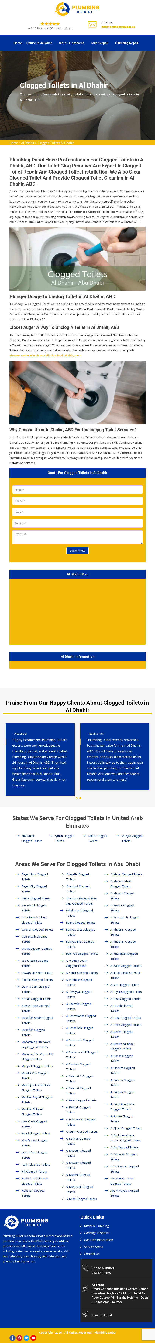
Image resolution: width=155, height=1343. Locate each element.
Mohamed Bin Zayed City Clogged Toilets (38, 1056)
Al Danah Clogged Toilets (121, 1058)
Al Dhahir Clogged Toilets (121, 1034)
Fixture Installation (39, 43)
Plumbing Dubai (105, 1332)
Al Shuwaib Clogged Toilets (78, 1006)
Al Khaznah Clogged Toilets (123, 944)
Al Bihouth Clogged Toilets (122, 1070)
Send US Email (102, 1315)
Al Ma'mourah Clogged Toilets (124, 919)
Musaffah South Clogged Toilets (37, 1020)
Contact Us (92, 1254)
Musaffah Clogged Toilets (33, 1032)
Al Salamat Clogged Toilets (78, 1090)
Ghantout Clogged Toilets (78, 888)
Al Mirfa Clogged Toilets (81, 1199)
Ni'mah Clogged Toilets (37, 999)
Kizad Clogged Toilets (36, 1133)
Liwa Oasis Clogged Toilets (34, 1123)
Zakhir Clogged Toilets (36, 898)
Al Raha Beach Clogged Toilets (81, 1121)
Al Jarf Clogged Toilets (124, 985)
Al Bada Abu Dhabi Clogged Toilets (122, 1106)
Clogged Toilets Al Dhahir (56, 143)
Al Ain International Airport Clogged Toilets (125, 1137)
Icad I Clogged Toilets (36, 1164)
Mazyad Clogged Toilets (37, 1066)
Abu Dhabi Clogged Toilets (32, 838)
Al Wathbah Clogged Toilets (79, 982)
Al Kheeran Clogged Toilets (123, 932)
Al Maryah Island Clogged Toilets (121, 883)
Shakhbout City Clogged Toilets (37, 951)
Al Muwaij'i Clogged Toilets (78, 1165)
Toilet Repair (99, 43)
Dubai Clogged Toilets (97, 838)
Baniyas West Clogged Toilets (80, 932)
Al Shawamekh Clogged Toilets (81, 1018)
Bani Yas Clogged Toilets (82, 953)
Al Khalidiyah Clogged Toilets (124, 956)
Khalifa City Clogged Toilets (34, 1142)
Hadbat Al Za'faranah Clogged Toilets (35, 1180)
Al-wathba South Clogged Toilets (76, 963)
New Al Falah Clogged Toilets (36, 1008)
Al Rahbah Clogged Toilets (78, 1109)
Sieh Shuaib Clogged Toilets (34, 938)
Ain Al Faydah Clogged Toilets (124, 1168)
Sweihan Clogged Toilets (37, 929)
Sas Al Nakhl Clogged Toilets (35, 963)
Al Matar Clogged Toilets (126, 874)
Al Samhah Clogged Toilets (78, 1066)
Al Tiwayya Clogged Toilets (78, 994)
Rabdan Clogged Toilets (37, 979)
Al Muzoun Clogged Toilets (78, 1153)
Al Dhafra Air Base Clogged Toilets (122, 1046)
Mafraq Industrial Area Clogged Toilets (36, 1087)
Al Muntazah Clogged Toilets (79, 1189)
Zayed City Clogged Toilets (34, 888)
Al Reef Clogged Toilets (81, 1100)
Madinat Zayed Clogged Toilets (37, 1099)
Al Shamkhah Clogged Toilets (79, 1030)
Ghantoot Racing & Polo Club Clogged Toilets (81, 900)
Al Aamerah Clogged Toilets (123, 1156)
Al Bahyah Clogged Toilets (122, 1094)
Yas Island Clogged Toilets (34, 907)
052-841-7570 (101, 1273)
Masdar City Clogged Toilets (35, 1075)
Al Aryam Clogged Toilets (121, 1118)
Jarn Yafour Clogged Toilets (34, 1154)
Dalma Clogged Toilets (80, 922)
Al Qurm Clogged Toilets (82, 1131)
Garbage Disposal (96, 1233)
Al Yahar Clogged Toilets (82, 972)
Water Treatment (71, 43)
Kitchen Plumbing (96, 1226)
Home (18, 43)
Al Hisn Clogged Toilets (125, 999)
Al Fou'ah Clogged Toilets (121, 1008)
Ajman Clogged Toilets (64, 838)
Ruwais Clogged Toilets (37, 972)
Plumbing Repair (127, 43)
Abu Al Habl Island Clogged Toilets (122, 1180)
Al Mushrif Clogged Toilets (78, 1177)
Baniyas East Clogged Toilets (80, 944)
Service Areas (93, 1247)
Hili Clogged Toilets (34, 1171)
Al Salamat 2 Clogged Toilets (79, 1078)
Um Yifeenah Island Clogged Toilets (34, 919)
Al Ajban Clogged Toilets (126, 1128)
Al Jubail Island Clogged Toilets (125, 975)
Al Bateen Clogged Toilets (122, 1082)
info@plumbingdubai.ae (118, 26)
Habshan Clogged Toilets (33, 1193)
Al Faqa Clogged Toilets (125, 1018)
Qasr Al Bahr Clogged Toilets (35, 989)
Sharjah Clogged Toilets (132, 838)
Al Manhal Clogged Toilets (122, 907)
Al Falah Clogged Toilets (125, 1025)
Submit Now (77, 550)
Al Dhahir (27, 143)
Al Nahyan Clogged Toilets (78, 1140)
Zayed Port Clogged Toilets (35, 876)
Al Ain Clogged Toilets (124, 1147)
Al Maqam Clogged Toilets (122, 895)
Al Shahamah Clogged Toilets (80, 1042)
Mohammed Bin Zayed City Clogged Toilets (36, 1044)
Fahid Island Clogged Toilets (79, 912)
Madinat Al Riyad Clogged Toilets (32, 1111)
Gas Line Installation (98, 1240)
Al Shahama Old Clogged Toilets (81, 1054)
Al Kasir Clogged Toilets (125, 966)
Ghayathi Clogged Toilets (77, 876)
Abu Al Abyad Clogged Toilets (124, 1193)
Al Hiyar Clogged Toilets (126, 992)
